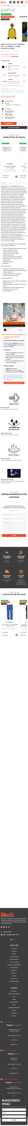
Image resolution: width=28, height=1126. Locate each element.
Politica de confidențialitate (14, 965)
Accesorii (14, 1015)
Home (2, 9)
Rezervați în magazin (14, 127)
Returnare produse (14, 959)
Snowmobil (14, 1013)
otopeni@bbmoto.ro (14, 1073)
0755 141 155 (14, 1068)
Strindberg (8, 9)
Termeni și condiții (14, 962)
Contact (14, 976)
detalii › (24, 67)
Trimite (14, 535)
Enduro (14, 1010)
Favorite (14, 953)
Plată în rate (14, 970)
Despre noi (14, 973)
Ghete (14, 1004)
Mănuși (14, 999)
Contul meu (14, 948)
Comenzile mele (14, 956)
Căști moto (14, 991)
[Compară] (24, 123)
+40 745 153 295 (7, 932)
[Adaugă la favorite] (19, 123)
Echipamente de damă (14, 1007)
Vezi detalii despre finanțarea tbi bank (14, 382)
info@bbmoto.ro (14, 1044)
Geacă (13, 9)
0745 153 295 (14, 1040)
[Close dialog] (26, 1098)
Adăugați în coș (9, 123)
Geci (14, 996)
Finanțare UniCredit (14, 981)
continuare (14, 1120)
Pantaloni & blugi (14, 1002)
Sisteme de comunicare (14, 993)
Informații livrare (14, 967)
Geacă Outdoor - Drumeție (7, 10)
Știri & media (14, 978)
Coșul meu (14, 951)
